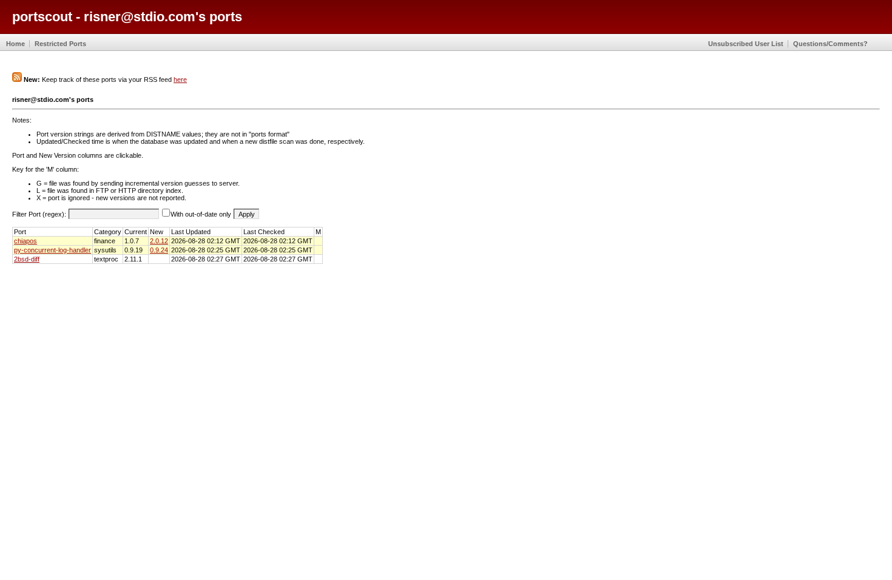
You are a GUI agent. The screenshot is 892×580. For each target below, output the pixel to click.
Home (15, 43)
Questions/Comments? (830, 43)
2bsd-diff (26, 259)
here (180, 79)
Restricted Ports (60, 43)
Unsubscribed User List (745, 43)
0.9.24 (159, 250)
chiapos (25, 240)
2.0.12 (159, 240)
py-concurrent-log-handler (52, 250)
